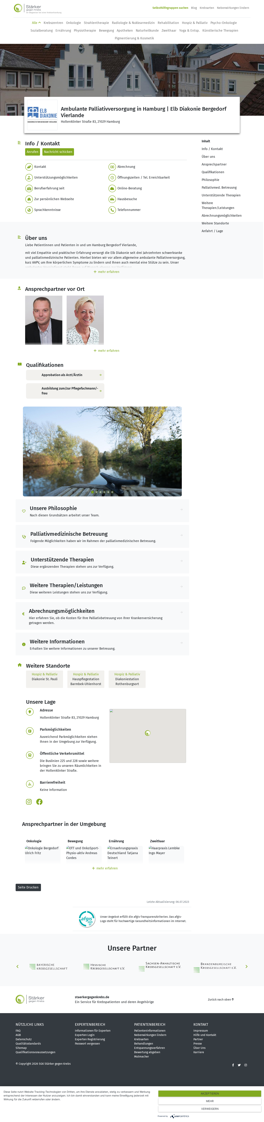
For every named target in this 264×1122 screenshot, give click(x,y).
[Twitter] (239, 1065)
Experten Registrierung (90, 1039)
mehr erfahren (108, 272)
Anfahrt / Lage (212, 231)
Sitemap (21, 1048)
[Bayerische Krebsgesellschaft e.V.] (49, 967)
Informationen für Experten (92, 1030)
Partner (198, 1039)
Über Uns (199, 1048)
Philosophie (210, 180)
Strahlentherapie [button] (96, 23)
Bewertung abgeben (147, 1052)
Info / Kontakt (212, 149)
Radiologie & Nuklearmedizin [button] (133, 23)
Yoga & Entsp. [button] (189, 31)
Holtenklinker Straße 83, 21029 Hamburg (90, 122)
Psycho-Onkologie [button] (223, 23)
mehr (210, 1101)
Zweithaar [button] (169, 31)
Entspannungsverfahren (149, 1048)
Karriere (198, 1052)
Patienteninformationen (149, 1030)
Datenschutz (24, 1039)
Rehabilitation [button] (168, 23)
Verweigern (210, 1109)
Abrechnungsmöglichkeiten (222, 216)
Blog (194, 8)
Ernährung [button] (63, 31)
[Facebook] (233, 1065)
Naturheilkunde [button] (147, 31)
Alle (35, 23)
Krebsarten (207, 8)
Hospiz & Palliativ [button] (195, 23)
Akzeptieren (210, 1093)
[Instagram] (245, 1065)
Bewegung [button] (106, 31)
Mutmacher (141, 1056)
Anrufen (32, 152)
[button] (63, 167)
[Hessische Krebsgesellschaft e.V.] (104, 967)
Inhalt (206, 141)
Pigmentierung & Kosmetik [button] (134, 38)
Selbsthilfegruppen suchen (170, 8)
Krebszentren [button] (53, 23)
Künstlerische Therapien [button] (220, 31)
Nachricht (58, 152)
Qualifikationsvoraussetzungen (35, 1052)
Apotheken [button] (125, 31)
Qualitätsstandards (28, 1043)
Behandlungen (143, 1043)
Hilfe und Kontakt (204, 1035)
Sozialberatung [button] (42, 31)
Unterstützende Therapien (221, 195)
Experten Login (84, 1035)
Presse (197, 1043)
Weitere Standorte (215, 223)
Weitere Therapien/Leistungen (218, 205)
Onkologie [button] (73, 23)
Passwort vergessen (87, 1043)
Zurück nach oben (220, 999)
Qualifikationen (213, 172)
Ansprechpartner (214, 164)
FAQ (18, 1030)
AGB (18, 1035)
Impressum (200, 1030)
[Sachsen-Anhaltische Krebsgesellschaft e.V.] (159, 967)
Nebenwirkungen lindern (233, 8)
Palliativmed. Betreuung (219, 188)
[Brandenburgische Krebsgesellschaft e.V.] (214, 967)
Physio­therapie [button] (85, 31)
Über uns (208, 157)
